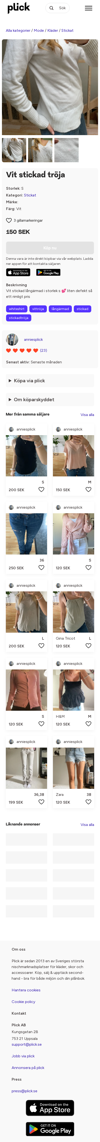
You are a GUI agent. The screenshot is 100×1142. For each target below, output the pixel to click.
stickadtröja (18, 318)
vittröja (38, 309)
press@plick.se (24, 1091)
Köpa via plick (29, 380)
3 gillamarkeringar (28, 220)
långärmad (60, 309)
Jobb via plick (23, 1056)
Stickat (67, 30)
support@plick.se (27, 1044)
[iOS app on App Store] (18, 272)
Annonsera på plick (28, 1067)
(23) (43, 350)
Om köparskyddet (34, 399)
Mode (39, 30)
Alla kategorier (18, 30)
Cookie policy (23, 1001)
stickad (82, 309)
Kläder (52, 30)
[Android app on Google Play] (48, 272)
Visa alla (87, 414)
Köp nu (50, 247)
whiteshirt (17, 309)
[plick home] (19, 8)
